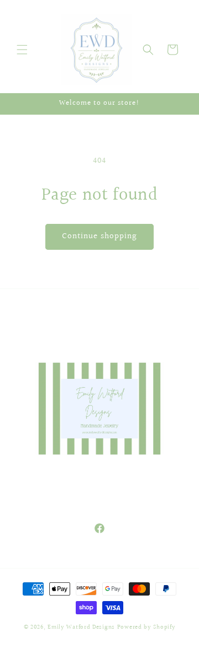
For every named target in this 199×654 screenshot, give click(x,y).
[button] (22, 49)
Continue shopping (99, 236)
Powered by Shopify (146, 627)
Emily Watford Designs (81, 627)
